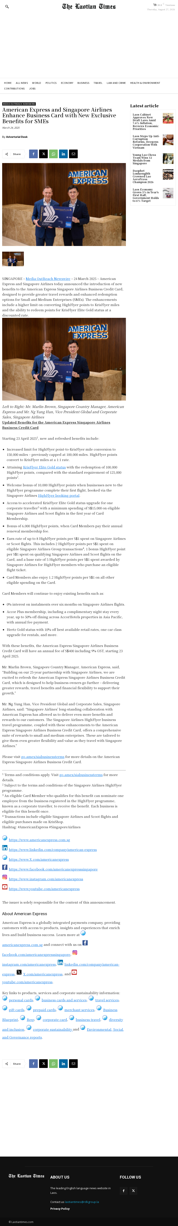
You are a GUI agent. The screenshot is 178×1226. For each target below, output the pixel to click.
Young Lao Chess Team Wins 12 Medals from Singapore (144, 159)
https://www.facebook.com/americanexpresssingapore (53, 869)
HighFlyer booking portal (58, 495)
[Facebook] (33, 154)
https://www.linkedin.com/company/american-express (53, 849)
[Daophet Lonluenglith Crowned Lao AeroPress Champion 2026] (168, 174)
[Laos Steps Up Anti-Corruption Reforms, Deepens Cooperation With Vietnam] (168, 140)
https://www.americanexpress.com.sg (39, 839)
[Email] (73, 154)
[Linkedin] (63, 154)
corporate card (55, 1019)
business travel (88, 1019)
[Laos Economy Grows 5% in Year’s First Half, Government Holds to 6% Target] (168, 193)
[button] (7, 6)
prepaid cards (44, 1009)
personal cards (21, 1000)
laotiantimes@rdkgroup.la (82, 1202)
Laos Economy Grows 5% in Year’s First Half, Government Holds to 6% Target (146, 195)
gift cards (16, 1009)
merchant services (79, 1009)
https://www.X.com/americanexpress (39, 859)
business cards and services (64, 1000)
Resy (30, 1019)
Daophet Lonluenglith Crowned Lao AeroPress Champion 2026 (143, 176)
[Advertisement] (89, 45)
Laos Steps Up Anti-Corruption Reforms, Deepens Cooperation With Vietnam (146, 141)
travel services (107, 1000)
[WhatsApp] (53, 154)
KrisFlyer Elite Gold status (44, 467)
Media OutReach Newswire (19, 104)
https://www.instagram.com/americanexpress (46, 879)
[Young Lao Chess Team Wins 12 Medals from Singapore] (168, 158)
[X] (43, 154)
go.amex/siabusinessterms (42, 756)
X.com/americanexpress (43, 974)
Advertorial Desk (17, 136)
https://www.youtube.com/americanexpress (44, 888)
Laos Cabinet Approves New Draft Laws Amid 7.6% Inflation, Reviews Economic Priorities (145, 122)
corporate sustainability (53, 1029)
